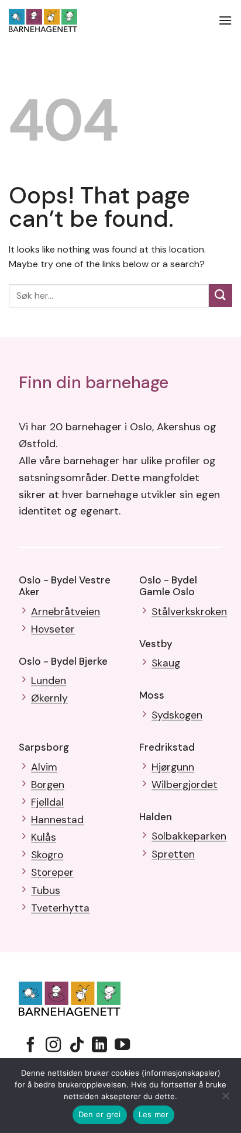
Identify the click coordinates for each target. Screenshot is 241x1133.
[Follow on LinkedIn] (99, 1046)
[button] (225, 20)
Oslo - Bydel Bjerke (63, 661)
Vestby (156, 643)
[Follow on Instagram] (53, 1046)
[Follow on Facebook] (30, 1046)
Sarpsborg (44, 747)
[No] (225, 1099)
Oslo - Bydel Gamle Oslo (168, 586)
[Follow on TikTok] (76, 1046)
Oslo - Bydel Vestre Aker (65, 586)
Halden (155, 816)
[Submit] (220, 295)
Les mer (154, 1114)
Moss (151, 695)
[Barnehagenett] (54, 20)
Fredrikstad (167, 747)
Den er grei (99, 1114)
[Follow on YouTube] (122, 1046)
